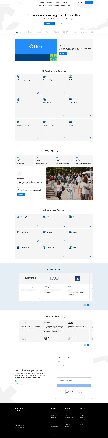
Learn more (59, 23)
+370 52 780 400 (20, 381)
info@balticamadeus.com (22, 383)
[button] (43, 2)
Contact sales (89, 2)
